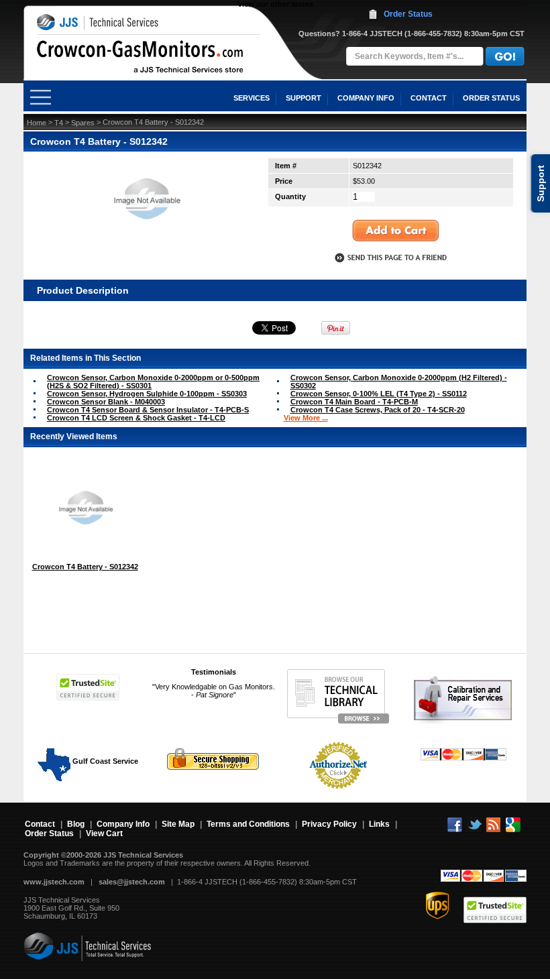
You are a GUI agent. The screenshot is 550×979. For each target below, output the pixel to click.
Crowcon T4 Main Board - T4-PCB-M (354, 402)
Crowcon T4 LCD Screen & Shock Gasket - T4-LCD (136, 418)
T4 (58, 123)
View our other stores (275, 4)
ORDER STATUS (491, 98)
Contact (40, 824)
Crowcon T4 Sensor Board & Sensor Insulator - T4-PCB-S (148, 410)
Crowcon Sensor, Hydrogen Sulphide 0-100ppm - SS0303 (147, 394)
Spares (83, 123)
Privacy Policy (329, 824)
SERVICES (251, 98)
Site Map (178, 824)
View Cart (104, 833)
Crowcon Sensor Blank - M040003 (106, 402)
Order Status (408, 14)
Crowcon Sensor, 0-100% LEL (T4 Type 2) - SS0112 (378, 394)
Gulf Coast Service (104, 761)
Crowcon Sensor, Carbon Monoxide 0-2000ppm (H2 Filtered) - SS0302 (398, 381)
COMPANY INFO (365, 98)
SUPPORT (303, 98)
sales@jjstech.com (132, 882)
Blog (76, 824)
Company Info (123, 824)
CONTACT (428, 98)
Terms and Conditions (248, 824)
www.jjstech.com (54, 882)
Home (36, 123)
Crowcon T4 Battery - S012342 (85, 567)
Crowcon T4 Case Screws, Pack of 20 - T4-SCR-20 (377, 410)
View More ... (306, 418)
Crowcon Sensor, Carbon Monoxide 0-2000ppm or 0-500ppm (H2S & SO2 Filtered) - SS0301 (153, 381)
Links (379, 824)
